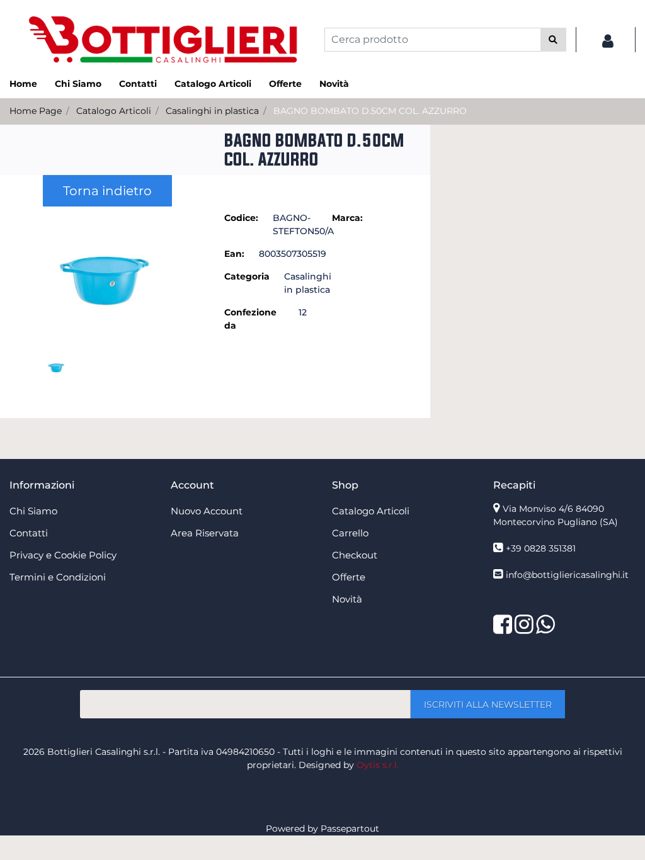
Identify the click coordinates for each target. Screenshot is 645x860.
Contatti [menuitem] (138, 83)
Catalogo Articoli (113, 110)
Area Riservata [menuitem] (205, 533)
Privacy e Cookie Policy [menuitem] (63, 555)
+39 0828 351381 (541, 548)
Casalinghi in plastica (212, 110)
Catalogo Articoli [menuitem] (212, 83)
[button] (553, 40)
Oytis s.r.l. (378, 765)
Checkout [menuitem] (354, 555)
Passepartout (350, 828)
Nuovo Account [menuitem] (207, 511)
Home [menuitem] (23, 83)
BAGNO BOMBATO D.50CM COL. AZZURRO (370, 110)
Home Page (35, 110)
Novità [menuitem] (334, 83)
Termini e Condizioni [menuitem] (57, 577)
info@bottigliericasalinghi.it (567, 574)
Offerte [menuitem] (285, 83)
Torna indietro (107, 190)
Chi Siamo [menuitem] (78, 83)
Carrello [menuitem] (350, 533)
